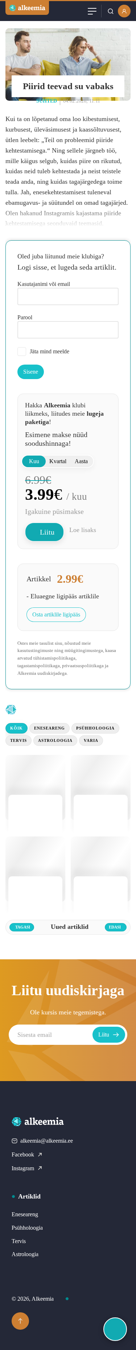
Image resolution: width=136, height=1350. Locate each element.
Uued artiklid (51, 710)
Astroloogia (55, 740)
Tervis (18, 740)
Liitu (47, 532)
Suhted (46, 101)
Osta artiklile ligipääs (56, 614)
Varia (91, 740)
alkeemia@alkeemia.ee (46, 1141)
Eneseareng (49, 728)
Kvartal (57, 461)
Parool (24, 317)
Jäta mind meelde (49, 351)
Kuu (34, 461)
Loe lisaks (82, 529)
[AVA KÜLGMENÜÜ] (115, 1329)
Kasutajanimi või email (43, 284)
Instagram (23, 1168)
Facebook (23, 1154)
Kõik (16, 728)
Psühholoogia (95, 728)
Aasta (81, 461)
